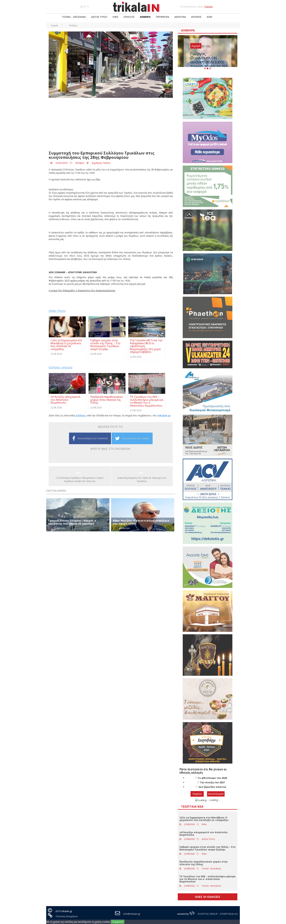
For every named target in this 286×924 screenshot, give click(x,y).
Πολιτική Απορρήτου (67, 916)
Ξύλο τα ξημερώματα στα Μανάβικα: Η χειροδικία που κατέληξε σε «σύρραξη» (204, 819)
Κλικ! (209, 16)
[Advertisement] (111, 124)
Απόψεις (196, 16)
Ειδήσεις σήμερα (60, 367)
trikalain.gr (164, 415)
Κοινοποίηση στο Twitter (135, 438)
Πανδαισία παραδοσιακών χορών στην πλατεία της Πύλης (203, 863)
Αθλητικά (180, 16)
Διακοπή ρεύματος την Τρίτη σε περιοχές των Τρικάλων (141, 479)
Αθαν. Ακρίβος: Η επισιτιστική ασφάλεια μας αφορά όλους (141, 522)
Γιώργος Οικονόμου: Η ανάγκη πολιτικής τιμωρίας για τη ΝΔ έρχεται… (209, 62)
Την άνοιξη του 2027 (212, 782)
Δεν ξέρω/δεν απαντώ (212, 786)
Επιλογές (129, 16)
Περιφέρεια (162, 16)
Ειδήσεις (81, 415)
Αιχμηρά (145, 16)
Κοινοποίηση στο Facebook (93, 438)
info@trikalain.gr (131, 913)
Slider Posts (57, 311)
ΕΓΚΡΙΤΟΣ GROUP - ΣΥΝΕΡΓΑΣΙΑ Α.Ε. (217, 913)
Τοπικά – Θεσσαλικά (74, 16)
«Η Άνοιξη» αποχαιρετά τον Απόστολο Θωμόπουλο (203, 833)
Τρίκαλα (208, 6)
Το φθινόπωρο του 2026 (212, 777)
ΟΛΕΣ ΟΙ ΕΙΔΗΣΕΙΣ (207, 897)
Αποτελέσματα (216, 793)
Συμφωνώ (117, 921)
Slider (204, 824)
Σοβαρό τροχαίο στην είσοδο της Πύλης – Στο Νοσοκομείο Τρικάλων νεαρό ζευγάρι (207, 848)
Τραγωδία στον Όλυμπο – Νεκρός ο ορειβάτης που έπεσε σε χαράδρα (72, 522)
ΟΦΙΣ (115, 16)
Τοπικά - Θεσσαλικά (211, 868)
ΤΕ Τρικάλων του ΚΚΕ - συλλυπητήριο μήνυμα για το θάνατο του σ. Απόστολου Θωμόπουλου (207, 879)
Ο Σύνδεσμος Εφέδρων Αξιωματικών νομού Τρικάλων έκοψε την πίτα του (79, 479)
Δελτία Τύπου (99, 16)
